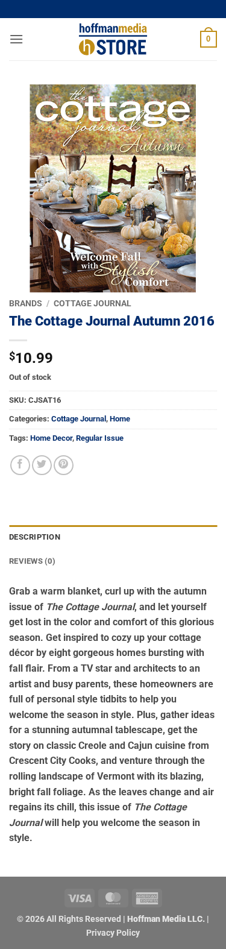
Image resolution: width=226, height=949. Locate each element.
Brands (25, 303)
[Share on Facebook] (20, 465)
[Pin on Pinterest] (64, 465)
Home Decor (51, 438)
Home (120, 418)
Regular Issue (100, 438)
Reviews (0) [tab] (32, 561)
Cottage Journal (92, 303)
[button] (16, 39)
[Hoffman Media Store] (113, 39)
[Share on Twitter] (42, 465)
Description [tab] (34, 536)
